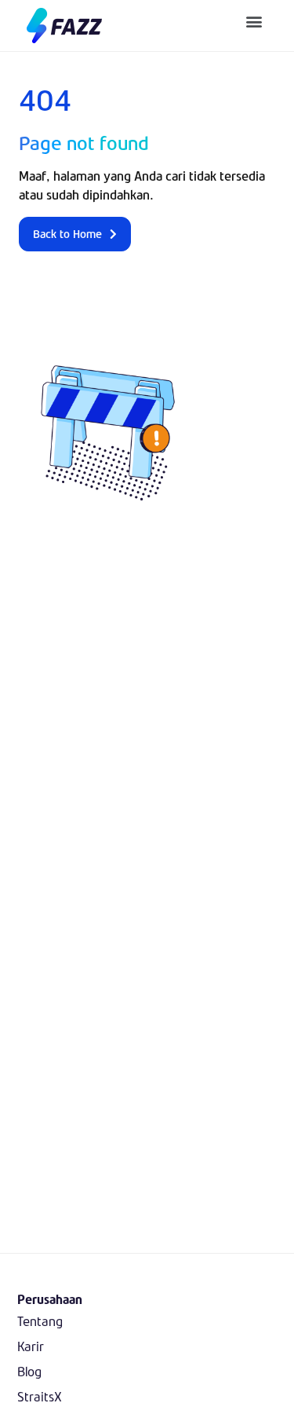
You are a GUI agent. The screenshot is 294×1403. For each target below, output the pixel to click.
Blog (29, 1371)
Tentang (40, 1321)
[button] (254, 21)
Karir (30, 1346)
